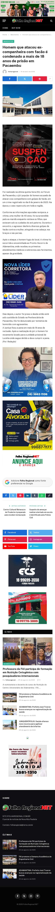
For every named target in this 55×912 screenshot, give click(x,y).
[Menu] (4, 21)
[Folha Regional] (27, 21)
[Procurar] (51, 21)
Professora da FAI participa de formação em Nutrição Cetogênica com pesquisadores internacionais (27, 672)
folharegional (13, 72)
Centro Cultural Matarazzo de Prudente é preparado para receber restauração (14, 512)
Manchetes (8, 41)
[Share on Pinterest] (40, 78)
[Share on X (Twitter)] (25, 78)
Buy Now (16, 28)
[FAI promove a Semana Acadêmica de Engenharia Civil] (10, 697)
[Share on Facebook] (10, 78)
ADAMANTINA (9, 664)
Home (5, 28)
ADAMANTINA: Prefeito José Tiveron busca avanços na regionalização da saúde (35, 709)
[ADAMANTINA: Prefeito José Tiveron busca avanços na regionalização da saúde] (10, 710)
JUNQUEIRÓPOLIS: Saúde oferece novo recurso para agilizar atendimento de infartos (33, 723)
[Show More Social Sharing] (50, 78)
